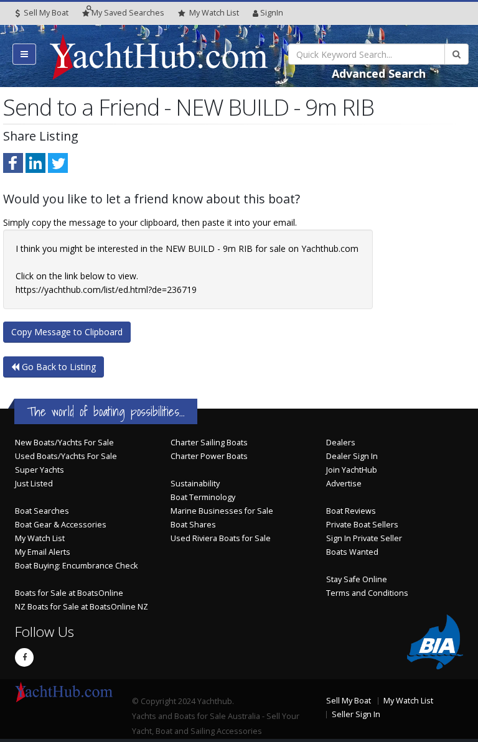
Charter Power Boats (209, 456)
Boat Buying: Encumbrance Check (76, 565)
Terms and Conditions (367, 593)
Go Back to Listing (57, 367)
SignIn (271, 12)
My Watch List (40, 538)
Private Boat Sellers (362, 524)
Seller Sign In (356, 714)
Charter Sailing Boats (209, 442)
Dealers (340, 442)
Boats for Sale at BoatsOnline (69, 593)
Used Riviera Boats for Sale (221, 538)
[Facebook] (24, 657)
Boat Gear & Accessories (60, 524)
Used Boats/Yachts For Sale (66, 456)
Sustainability (195, 483)
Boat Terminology (203, 497)
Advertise (344, 483)
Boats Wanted (352, 552)
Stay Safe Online (356, 579)
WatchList (214, 12)
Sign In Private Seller (364, 538)
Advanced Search (379, 73)
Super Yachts (39, 470)
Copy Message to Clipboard (67, 332)
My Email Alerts (42, 552)
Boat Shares (193, 524)
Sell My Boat (45, 12)
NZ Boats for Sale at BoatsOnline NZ (81, 606)
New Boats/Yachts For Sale (64, 442)
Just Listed (34, 483)
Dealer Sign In (352, 456)
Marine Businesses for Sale (222, 511)
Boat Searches (42, 511)
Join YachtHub (351, 470)
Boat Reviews (351, 511)
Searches (127, 12)
